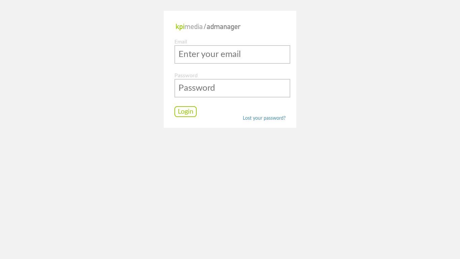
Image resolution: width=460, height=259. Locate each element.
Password (186, 75)
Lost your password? (264, 118)
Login (185, 111)
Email (180, 42)
